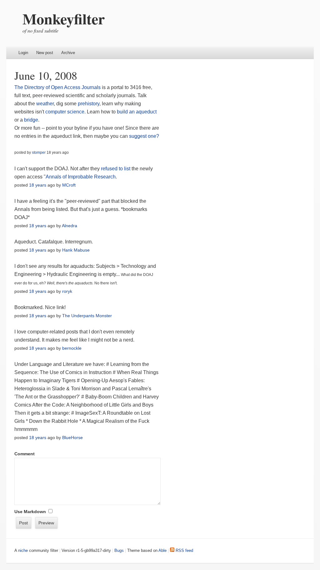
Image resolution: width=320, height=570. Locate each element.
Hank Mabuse (76, 250)
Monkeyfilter (63, 18)
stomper (39, 152)
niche (23, 550)
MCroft (69, 185)
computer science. (65, 111)
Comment (24, 453)
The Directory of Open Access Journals (57, 87)
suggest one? (144, 136)
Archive (68, 52)
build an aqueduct (137, 111)
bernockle (72, 348)
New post (44, 52)
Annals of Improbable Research (81, 176)
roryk (67, 291)
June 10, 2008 (45, 75)
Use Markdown (30, 511)
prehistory (88, 103)
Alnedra (69, 225)
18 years (37, 185)
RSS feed (183, 550)
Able (162, 550)
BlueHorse (72, 437)
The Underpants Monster (87, 315)
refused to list (115, 168)
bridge (31, 119)
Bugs (119, 550)
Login (23, 52)
